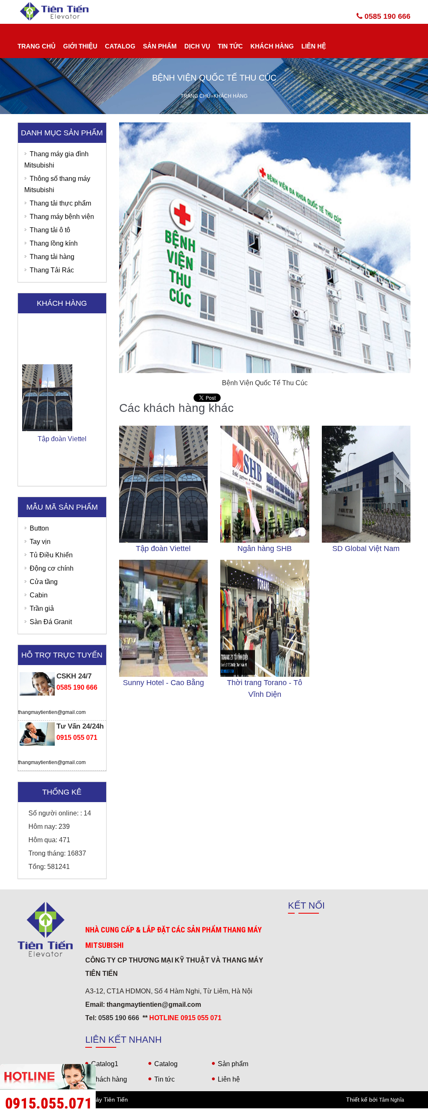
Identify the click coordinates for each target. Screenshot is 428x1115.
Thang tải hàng (52, 256)
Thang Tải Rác (52, 270)
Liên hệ (313, 46)
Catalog (120, 46)
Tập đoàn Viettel (163, 548)
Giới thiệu (80, 46)
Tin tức (230, 46)
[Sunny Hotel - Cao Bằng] (163, 618)
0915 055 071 (76, 737)
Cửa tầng (44, 581)
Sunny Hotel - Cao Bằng (163, 682)
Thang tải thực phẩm (60, 203)
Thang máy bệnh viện (62, 216)
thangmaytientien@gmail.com (52, 712)
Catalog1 (104, 1063)
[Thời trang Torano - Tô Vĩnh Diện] (264, 618)
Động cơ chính (52, 568)
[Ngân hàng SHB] (264, 484)
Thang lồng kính (54, 243)
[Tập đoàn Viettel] (163, 484)
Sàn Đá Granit (51, 621)
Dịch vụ (197, 46)
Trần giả (42, 608)
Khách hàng (272, 46)
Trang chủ (37, 46)
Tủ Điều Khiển (51, 555)
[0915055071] (214, 1111)
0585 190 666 (386, 16)
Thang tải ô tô (50, 230)
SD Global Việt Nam (366, 548)
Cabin (39, 595)
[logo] (45, 929)
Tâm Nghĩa (391, 1100)
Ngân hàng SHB (264, 548)
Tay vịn (40, 541)
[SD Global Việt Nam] (366, 484)
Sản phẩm (160, 46)
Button (39, 528)
